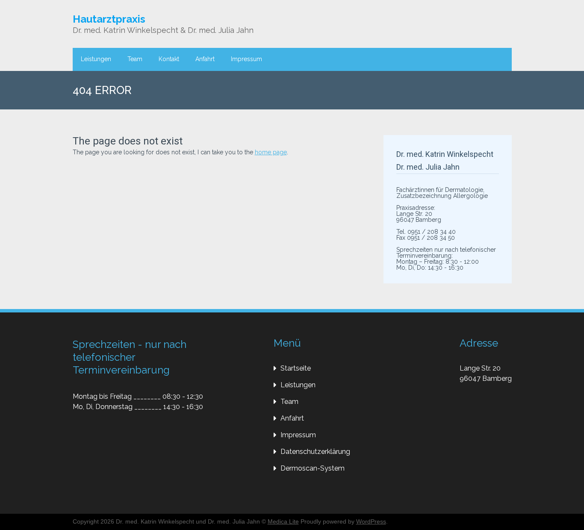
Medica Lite (283, 521)
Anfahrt (205, 59)
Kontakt (169, 59)
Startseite (295, 368)
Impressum (246, 59)
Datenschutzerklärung (315, 452)
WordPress (371, 521)
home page (271, 152)
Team (134, 59)
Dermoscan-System (312, 468)
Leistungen (96, 59)
